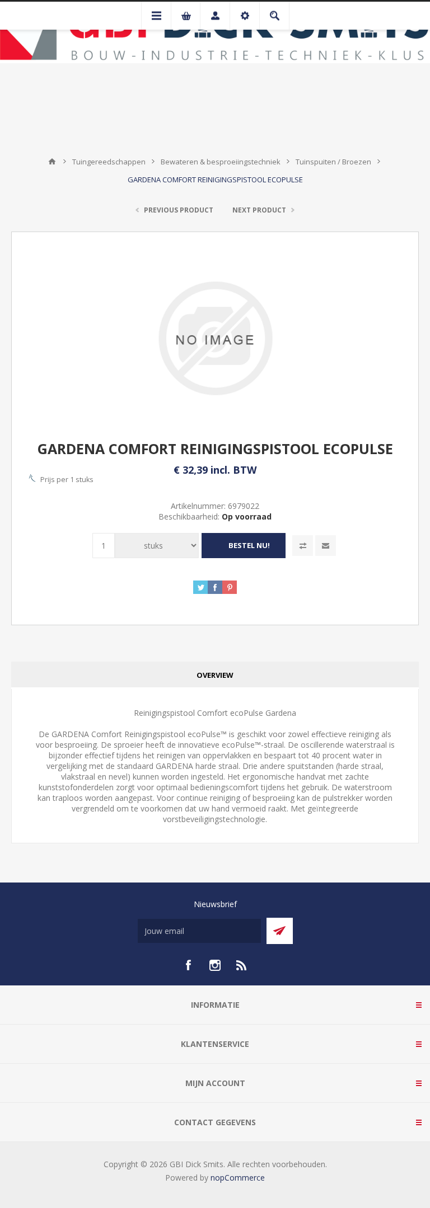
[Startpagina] (52, 162)
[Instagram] (215, 965)
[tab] (215, 675)
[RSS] (242, 965)
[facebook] (188, 965)
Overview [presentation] (215, 675)
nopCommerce (238, 1177)
